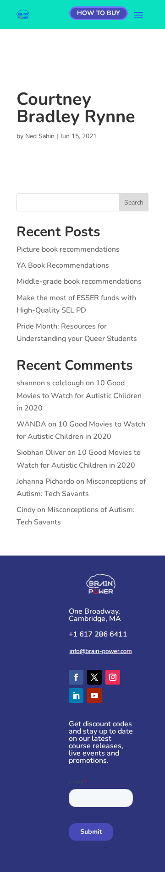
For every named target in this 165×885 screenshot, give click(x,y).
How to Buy (98, 13)
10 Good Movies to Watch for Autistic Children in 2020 (79, 395)
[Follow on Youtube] (94, 695)
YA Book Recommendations (62, 265)
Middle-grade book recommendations (79, 281)
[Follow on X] (94, 677)
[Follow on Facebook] (76, 677)
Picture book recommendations (68, 249)
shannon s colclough (50, 383)
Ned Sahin (40, 136)
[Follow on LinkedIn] (76, 695)
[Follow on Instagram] (112, 677)
